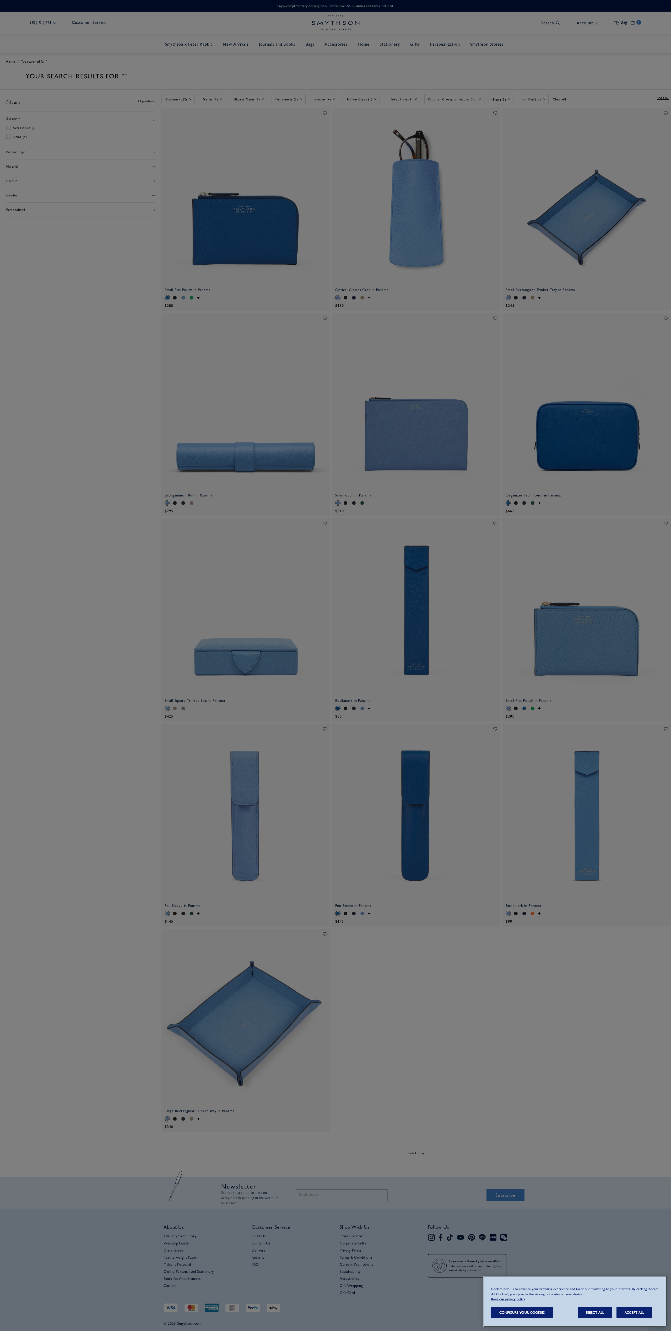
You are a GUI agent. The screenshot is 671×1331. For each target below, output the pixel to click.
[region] (575, 1301)
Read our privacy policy (508, 1299)
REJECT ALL (595, 1312)
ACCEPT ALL (634, 1312)
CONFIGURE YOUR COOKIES (522, 1312)
